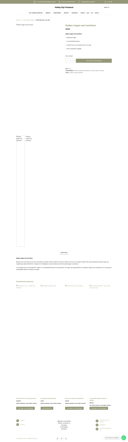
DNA (91, 405)
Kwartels (87, 70)
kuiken (71, 72)
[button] (123, 437)
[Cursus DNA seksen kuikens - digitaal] (101, 340)
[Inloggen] (105, 1)
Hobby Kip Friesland (64, 7)
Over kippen (74, 12)
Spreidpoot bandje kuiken (48, 398)
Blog (88, 12)
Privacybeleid (64, 427)
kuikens (76, 72)
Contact (97, 12)
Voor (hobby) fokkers (97, 70)
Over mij (83, 12)
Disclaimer (64, 429)
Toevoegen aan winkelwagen (94, 60)
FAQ (92, 12)
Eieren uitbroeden (79, 70)
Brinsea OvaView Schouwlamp (74, 398)
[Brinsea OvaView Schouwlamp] (76, 340)
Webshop (48, 12)
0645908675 (102, 425)
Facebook (22, 420)
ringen (81, 72)
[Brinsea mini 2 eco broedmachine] (27, 340)
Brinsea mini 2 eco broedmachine (26, 398)
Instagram (22, 424)
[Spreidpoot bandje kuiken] (52, 340)
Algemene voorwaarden (64, 421)
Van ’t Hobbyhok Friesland (35, 12)
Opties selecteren (47, 408)
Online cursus (95, 405)
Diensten (66, 12)
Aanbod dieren (57, 12)
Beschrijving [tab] (64, 252)
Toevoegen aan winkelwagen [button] (25, 408)
